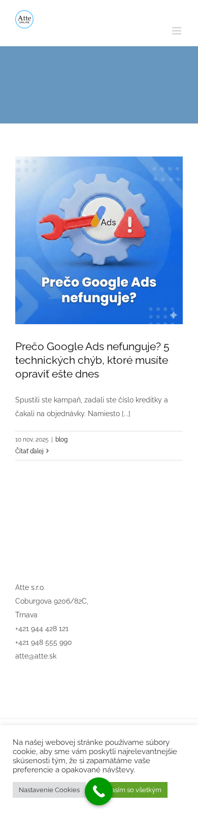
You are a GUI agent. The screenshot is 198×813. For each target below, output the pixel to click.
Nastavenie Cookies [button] (49, 790)
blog (61, 439)
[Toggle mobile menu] (177, 30)
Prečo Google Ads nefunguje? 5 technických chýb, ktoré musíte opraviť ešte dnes (92, 360)
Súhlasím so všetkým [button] (129, 790)
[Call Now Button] (99, 791)
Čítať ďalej (29, 451)
